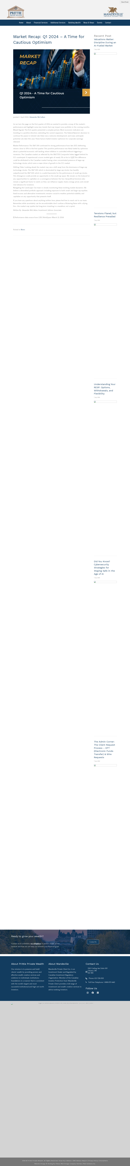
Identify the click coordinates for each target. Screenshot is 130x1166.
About (28, 23)
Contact (108, 23)
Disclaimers (103, 1160)
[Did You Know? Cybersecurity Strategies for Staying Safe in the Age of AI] (105, 657)
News (23, 230)
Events (99, 23)
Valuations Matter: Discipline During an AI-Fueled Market (105, 42)
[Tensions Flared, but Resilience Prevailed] (105, 300)
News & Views (88, 23)
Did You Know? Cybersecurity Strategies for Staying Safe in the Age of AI (104, 567)
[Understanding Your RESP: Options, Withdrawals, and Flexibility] (105, 477)
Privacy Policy (93, 1160)
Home (21, 23)
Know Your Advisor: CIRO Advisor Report (73, 1160)
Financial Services (41, 23)
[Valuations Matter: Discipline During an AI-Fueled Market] (105, 129)
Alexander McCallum (37, 117)
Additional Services (58, 23)
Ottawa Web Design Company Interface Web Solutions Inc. (76, 1164)
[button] (88, 993)
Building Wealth (74, 23)
